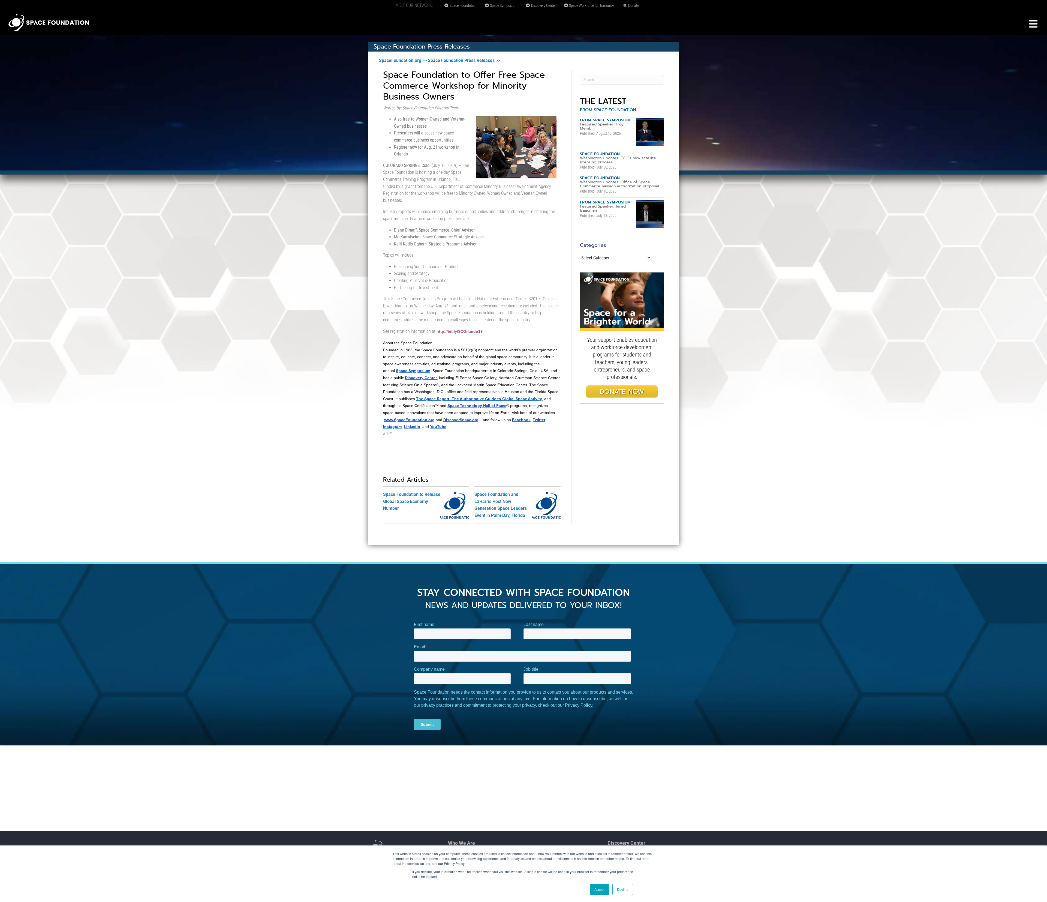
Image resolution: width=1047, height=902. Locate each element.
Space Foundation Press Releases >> (464, 60)
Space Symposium (503, 5)
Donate (633, 5)
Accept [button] (599, 889)
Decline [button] (622, 889)
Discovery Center (543, 5)
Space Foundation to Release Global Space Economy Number (411, 501)
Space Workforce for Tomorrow (591, 5)
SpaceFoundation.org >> (403, 60)
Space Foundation (463, 5)
